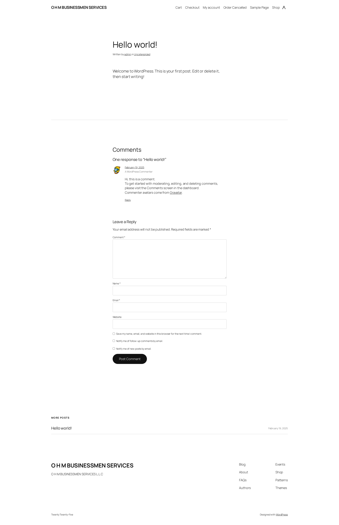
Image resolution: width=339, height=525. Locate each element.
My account (211, 7)
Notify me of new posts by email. (133, 348)
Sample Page (259, 7)
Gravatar (176, 192)
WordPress (282, 514)
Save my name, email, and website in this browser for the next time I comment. (159, 333)
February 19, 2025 (134, 167)
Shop (276, 7)
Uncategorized (142, 54)
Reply (128, 200)
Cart (179, 7)
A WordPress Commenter (139, 171)
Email (116, 300)
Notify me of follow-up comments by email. (139, 341)
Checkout (192, 7)
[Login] (284, 7)
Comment (119, 237)
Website (117, 317)
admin (127, 54)
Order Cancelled (235, 7)
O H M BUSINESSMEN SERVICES (78, 7)
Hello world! (61, 428)
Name (117, 283)
